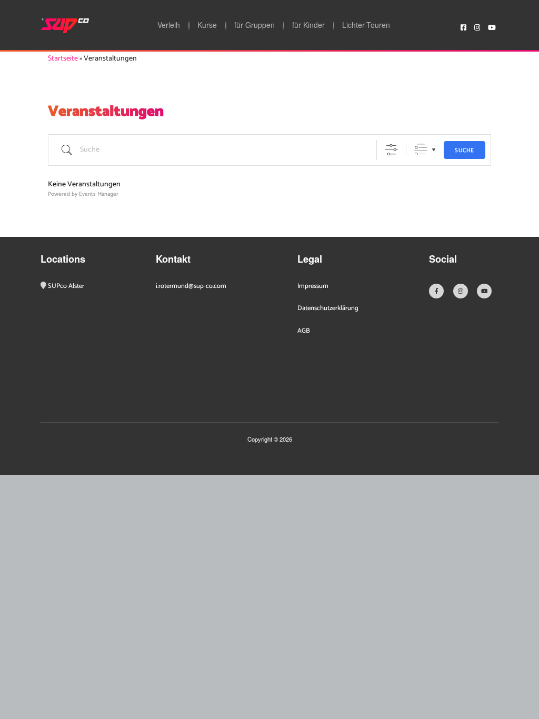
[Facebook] (463, 26)
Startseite (63, 59)
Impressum (312, 286)
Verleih (168, 25)
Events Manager (98, 194)
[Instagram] (477, 26)
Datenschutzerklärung (327, 308)
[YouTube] (492, 26)
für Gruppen (254, 25)
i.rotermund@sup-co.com (191, 286)
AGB (303, 331)
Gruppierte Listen (420, 149)
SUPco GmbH (65, 25)
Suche (464, 150)
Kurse (207, 25)
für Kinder (308, 25)
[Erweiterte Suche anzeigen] (391, 149)
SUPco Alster (66, 286)
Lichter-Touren (366, 25)
